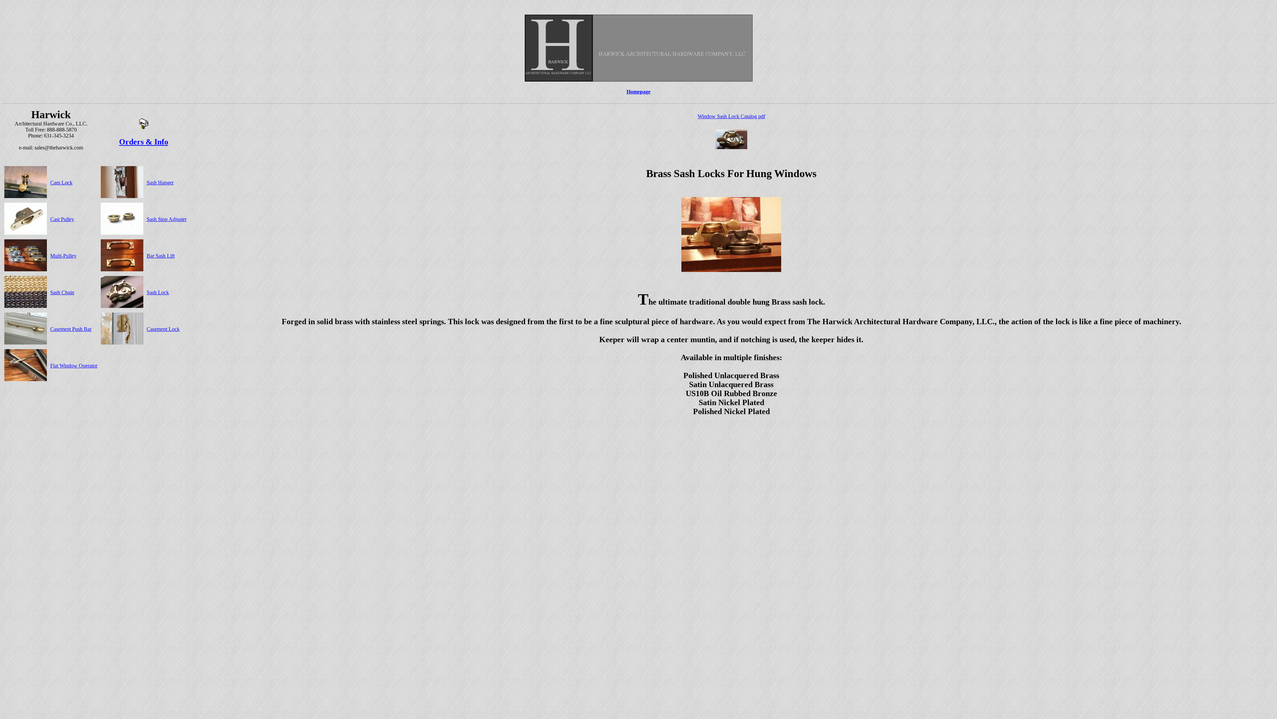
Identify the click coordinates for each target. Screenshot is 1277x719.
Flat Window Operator (73, 365)
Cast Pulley (62, 219)
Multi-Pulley (63, 256)
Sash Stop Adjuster (167, 219)
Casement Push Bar (70, 329)
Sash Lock (158, 292)
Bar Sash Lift (161, 256)
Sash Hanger (160, 182)
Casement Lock (163, 329)
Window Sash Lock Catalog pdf (731, 116)
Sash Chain (62, 292)
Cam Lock (61, 182)
